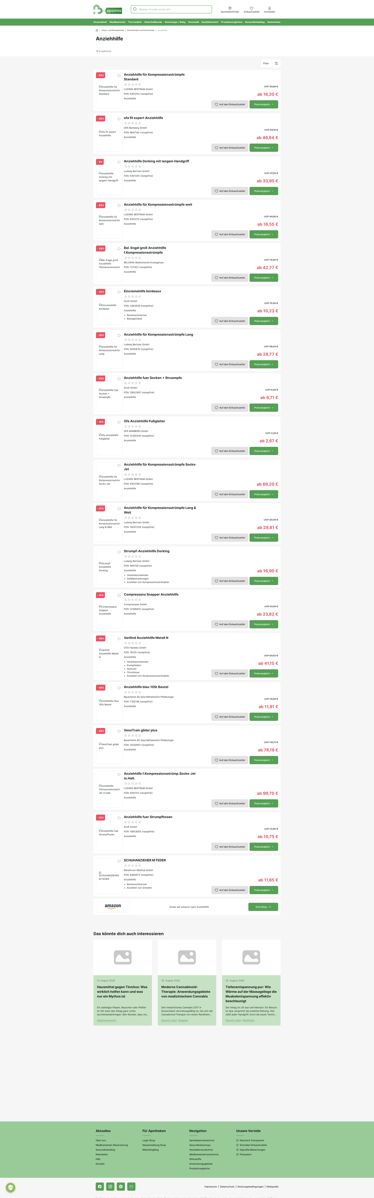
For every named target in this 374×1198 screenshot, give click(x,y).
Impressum (211, 1186)
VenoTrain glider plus (140, 730)
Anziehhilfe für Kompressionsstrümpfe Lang (158, 334)
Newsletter (102, 1154)
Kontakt (100, 1163)
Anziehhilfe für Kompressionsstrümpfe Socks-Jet (160, 467)
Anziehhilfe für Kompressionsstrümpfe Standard (154, 77)
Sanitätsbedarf (210, 22)
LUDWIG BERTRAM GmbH (138, 89)
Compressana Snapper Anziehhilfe (151, 594)
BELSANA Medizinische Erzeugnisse (144, 262)
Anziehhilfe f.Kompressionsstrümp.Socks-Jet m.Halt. (160, 776)
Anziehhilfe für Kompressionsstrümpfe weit (158, 204)
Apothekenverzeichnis (201, 1140)
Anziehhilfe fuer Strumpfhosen (148, 817)
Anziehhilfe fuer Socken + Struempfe (153, 378)
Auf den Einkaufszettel (232, 104)
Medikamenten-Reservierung (112, 1145)
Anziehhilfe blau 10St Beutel (146, 687)
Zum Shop (261, 906)
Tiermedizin (135, 22)
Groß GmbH (130, 301)
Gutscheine (273, 22)
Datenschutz (227, 1186)
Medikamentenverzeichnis (204, 1154)
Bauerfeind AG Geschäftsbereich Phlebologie (149, 696)
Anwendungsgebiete (201, 1163)
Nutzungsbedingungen (251, 1186)
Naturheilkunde (153, 22)
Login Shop (148, 1140)
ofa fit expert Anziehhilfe (143, 118)
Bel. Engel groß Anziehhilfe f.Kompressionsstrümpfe (145, 250)
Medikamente (117, 22)
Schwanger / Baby (175, 22)
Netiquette (272, 1186)
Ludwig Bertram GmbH (136, 171)
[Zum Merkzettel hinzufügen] (119, 75)
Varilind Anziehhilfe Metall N (146, 638)
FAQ (98, 1159)
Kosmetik (193, 22)
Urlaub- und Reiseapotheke (112, 30)
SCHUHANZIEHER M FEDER (145, 860)
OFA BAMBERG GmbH (136, 431)
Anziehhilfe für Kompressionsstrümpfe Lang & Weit (160, 510)
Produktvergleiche (231, 22)
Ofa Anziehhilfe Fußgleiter (144, 421)
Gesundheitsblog (255, 22)
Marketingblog (150, 1149)
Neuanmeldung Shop (154, 1145)
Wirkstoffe (195, 1159)
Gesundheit (100, 22)
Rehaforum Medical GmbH (138, 870)
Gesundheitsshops (200, 1145)
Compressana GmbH (135, 604)
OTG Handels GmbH (135, 647)
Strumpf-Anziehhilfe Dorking (146, 551)
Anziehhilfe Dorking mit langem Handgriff (156, 161)
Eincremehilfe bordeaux (142, 291)
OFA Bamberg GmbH (135, 127)
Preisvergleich (262, 104)
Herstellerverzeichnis (201, 1149)
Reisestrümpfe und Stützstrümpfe (140, 30)
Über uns (101, 1140)
